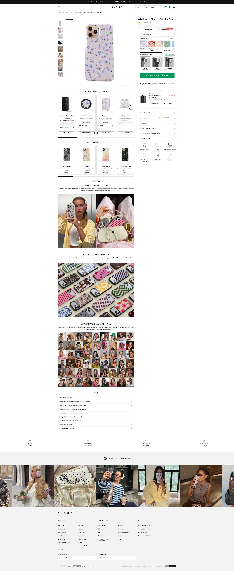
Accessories (61, 546)
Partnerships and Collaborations (103, 540)
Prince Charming (125, 166)
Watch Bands (61, 539)
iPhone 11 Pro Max (78, 12)
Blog (99, 532)
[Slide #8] (131, 85)
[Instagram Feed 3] (201, 486)
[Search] (63, 7)
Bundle (167, 29)
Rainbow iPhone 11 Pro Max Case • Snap (106, 169)
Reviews (100, 535)
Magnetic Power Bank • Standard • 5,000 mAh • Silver (106, 119)
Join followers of (119, 458)
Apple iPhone (69, 12)
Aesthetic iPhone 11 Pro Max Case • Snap (86, 169)
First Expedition (67, 166)
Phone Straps (82, 539)
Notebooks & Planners (64, 542)
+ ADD (171, 103)
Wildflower (86, 116)
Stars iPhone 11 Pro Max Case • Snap (125, 169)
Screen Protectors (83, 546)
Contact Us (121, 529)
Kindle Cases (61, 535)
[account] (169, 7)
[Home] (117, 7)
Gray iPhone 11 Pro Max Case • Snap (67, 169)
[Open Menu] (59, 7)
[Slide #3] (124, 85)
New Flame (106, 166)
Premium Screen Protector (69, 116)
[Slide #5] (127, 85)
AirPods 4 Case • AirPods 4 (125, 118)
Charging (80, 525)
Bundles (80, 542)
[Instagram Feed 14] (75, 486)
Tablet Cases (81, 532)
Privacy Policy (137, 566)
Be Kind (86, 166)
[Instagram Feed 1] (117, 486)
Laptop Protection (83, 535)
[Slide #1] (121, 85)
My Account (101, 525)
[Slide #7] (130, 85)
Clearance (60, 549)
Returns (120, 539)
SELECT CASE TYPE (146, 55)
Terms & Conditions (126, 566)
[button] (144, 23)
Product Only (148, 29)
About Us (120, 525)
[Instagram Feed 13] (33, 486)
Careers (120, 535)
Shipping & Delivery (123, 532)
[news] (165, 7)
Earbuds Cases (62, 532)
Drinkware (81, 529)
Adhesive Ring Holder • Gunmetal (86, 119)
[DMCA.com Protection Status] (170, 566)
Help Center (101, 529)
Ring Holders (61, 529)
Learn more (170, 55)
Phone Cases (61, 12)
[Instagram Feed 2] (159, 486)
